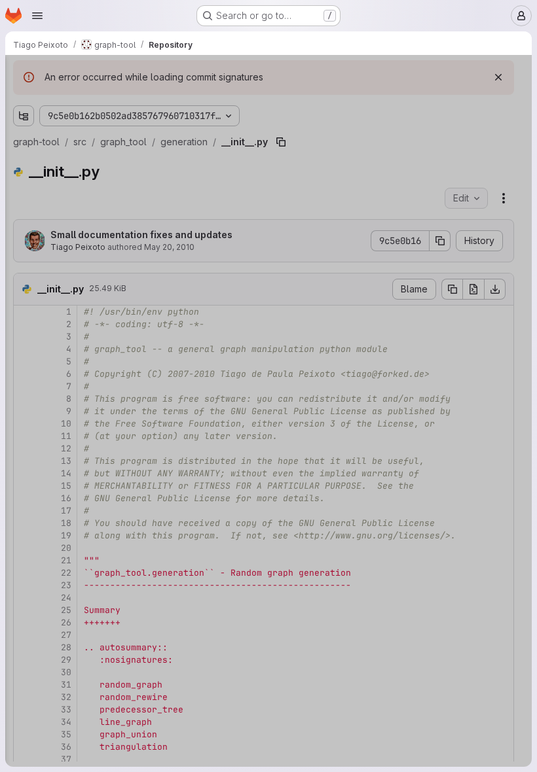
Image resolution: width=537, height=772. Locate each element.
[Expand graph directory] (34, 206)
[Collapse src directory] (23, 164)
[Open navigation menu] (37, 15)
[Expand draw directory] (44, 332)
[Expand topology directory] (44, 478)
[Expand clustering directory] (44, 269)
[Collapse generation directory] (44, 373)
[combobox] (107, 99)
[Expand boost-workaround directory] (34, 185)
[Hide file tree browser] (23, 73)
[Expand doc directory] (23, 122)
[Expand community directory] (44, 290)
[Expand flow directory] (44, 352)
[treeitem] (109, 122)
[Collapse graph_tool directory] (34, 227)
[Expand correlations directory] (44, 311)
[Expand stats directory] (44, 457)
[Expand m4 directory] (23, 143)
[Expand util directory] (44, 499)
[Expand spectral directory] (44, 436)
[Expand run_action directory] (44, 415)
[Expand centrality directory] (44, 248)
